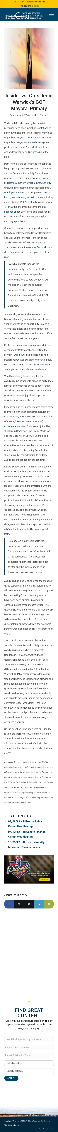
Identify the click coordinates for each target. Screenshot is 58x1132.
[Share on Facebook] (9, 904)
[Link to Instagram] (52, 1129)
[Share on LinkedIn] (39, 904)
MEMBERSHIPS (26, 6)
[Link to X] (39, 1129)
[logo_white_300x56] (24, 15)
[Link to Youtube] (48, 1129)
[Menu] (50, 15)
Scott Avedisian (32, 142)
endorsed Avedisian (14, 426)
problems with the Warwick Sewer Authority (27, 182)
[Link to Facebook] (44, 1129)
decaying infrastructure (29, 197)
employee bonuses (14, 192)
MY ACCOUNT (19, 2)
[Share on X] (19, 904)
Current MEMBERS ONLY (36, 2)
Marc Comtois (41, 115)
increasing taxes (39, 178)
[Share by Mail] (49, 904)
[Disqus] (29, 951)
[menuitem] (19, 2)
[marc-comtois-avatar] (29, 58)
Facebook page (12, 211)
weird (17, 354)
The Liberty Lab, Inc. (11, 1125)
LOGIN (36, 6)
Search (11, 1078)
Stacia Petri (32, 147)
